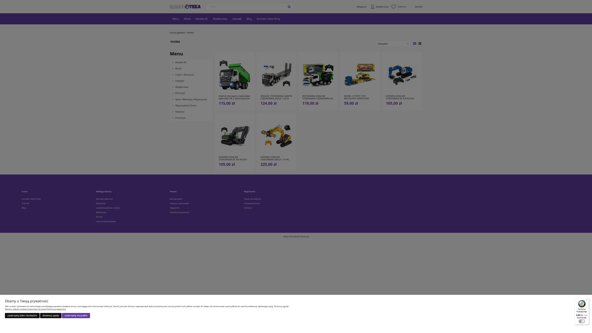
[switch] (582, 321)
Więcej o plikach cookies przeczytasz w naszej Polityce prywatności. (35, 309)
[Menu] (587, 300)
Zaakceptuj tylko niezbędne (22, 315)
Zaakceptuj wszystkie (76, 315)
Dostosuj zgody (51, 315)
